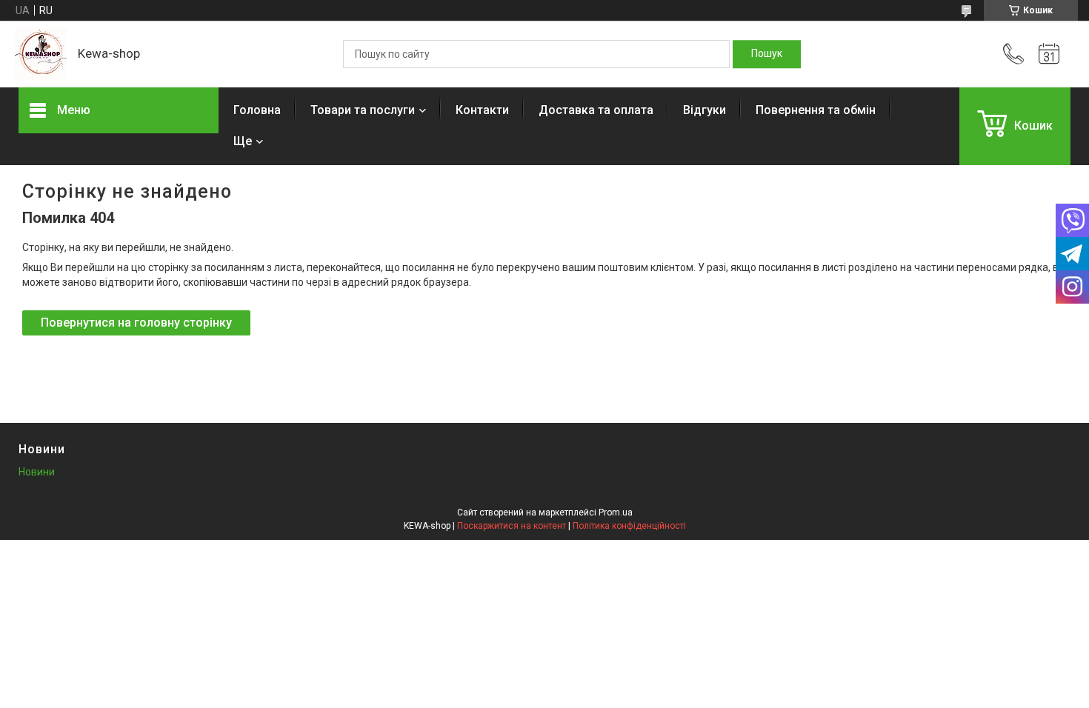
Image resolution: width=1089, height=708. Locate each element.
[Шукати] (767, 54)
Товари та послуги (362, 110)
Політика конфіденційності (629, 526)
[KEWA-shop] (41, 54)
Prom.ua (616, 512)
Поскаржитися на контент (511, 526)
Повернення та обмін (816, 110)
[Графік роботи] (1049, 54)
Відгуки (704, 110)
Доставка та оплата (596, 110)
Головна (257, 110)
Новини (37, 472)
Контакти (482, 110)
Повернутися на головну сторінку (136, 322)
